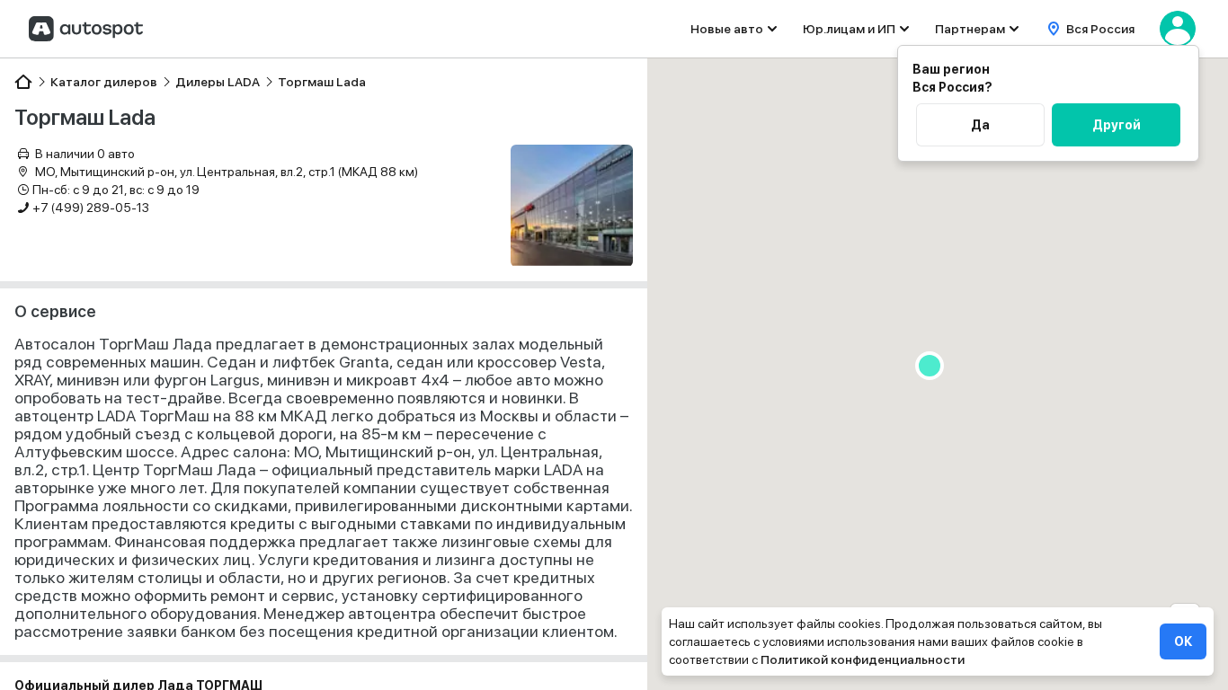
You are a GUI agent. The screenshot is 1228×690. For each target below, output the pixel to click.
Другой (1116, 125)
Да (980, 125)
